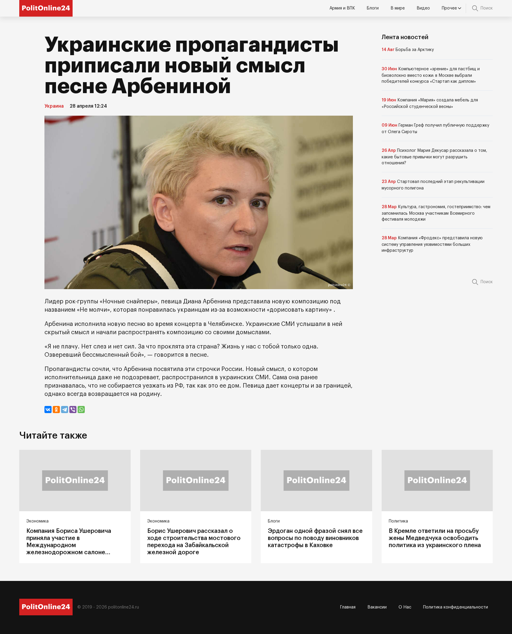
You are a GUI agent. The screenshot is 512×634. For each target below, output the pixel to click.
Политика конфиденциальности (455, 607)
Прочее (449, 8)
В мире (398, 8)
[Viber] (72, 409)
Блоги (373, 8)
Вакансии (377, 607)
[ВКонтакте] (48, 409)
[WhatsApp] (81, 409)
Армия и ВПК (342, 8)
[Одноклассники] (56, 409)
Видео (423, 8)
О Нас (405, 607)
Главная (348, 607)
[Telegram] (64, 409)
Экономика (37, 521)
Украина (54, 106)
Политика (398, 521)
